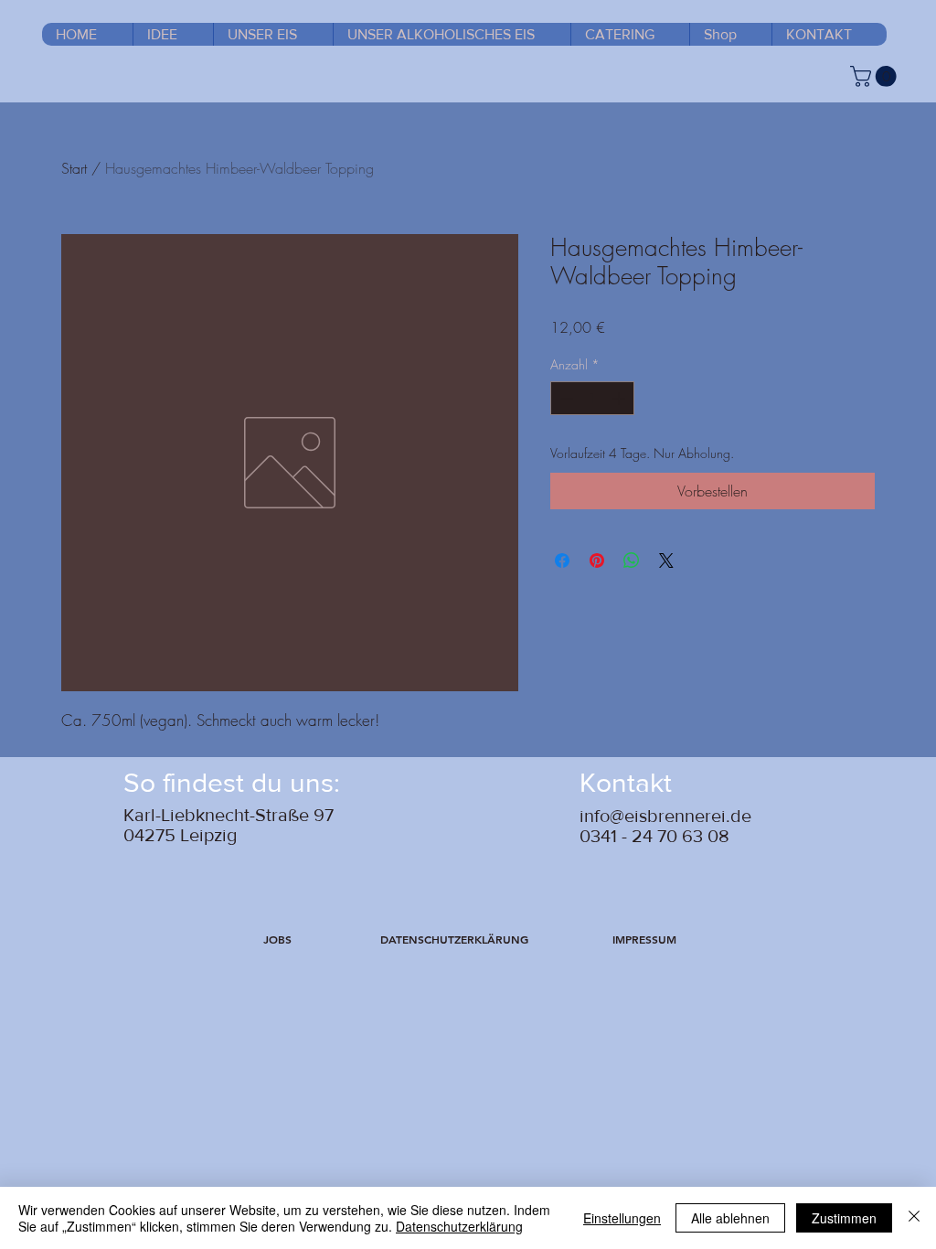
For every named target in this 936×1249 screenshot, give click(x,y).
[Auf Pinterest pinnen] (597, 560)
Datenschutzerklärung (459, 1226)
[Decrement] (564, 398)
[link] (875, 76)
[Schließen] (914, 1217)
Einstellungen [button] (622, 1218)
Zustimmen (844, 1218)
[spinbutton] (592, 398)
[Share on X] (666, 560)
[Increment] (620, 398)
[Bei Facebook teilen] (562, 560)
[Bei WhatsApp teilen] (632, 560)
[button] (277, 940)
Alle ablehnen (730, 1218)
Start (74, 168)
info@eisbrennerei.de (665, 816)
